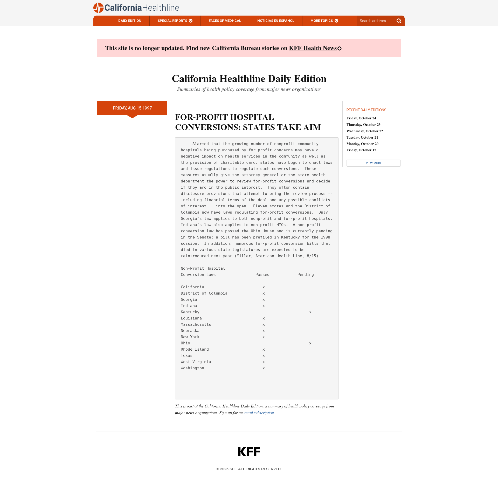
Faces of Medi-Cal (225, 21)
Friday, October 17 (361, 150)
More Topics (321, 21)
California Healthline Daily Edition (249, 78)
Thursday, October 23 (364, 124)
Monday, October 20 (362, 143)
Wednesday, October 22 (365, 131)
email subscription (259, 412)
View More (374, 163)
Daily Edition (129, 21)
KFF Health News (313, 47)
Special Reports (172, 21)
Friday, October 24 (361, 118)
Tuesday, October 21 (362, 137)
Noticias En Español (275, 21)
